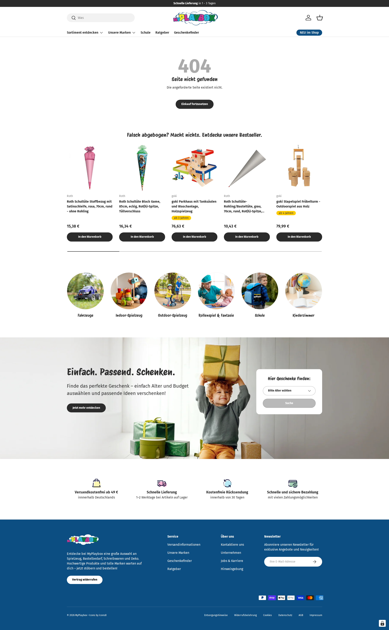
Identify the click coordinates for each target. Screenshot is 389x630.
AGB (301, 615)
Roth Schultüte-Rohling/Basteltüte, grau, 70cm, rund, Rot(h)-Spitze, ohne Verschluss (243, 207)
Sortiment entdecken (82, 32)
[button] (319, 17)
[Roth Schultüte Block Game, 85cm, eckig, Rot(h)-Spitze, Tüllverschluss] (142, 168)
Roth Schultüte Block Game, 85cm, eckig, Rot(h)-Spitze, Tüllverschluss (139, 206)
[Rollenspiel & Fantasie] (216, 291)
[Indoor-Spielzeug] (129, 291)
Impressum (316, 615)
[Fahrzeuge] (85, 291)
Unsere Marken (119, 32)
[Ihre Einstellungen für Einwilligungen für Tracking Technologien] (382, 623)
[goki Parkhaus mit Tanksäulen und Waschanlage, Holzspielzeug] (194, 168)
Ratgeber (162, 32)
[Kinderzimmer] (303, 291)
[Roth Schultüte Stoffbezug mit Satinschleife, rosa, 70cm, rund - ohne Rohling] (90, 168)
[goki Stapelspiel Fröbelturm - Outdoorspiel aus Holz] (299, 168)
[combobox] (101, 17)
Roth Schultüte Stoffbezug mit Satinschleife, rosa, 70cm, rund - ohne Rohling (89, 206)
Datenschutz (285, 615)
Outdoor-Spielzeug (172, 315)
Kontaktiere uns (232, 545)
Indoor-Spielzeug (129, 315)
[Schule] (260, 291)
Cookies (267, 615)
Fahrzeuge (85, 315)
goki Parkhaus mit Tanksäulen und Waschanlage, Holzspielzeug (194, 206)
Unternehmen (231, 553)
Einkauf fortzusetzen (194, 104)
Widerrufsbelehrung (245, 615)
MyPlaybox (81, 615)
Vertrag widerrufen (84, 579)
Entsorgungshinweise (216, 615)
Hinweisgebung (232, 569)
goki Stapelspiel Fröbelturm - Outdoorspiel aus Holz (298, 204)
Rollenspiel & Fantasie (216, 315)
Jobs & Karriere (232, 561)
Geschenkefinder (186, 32)
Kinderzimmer (303, 315)
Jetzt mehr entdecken (86, 408)
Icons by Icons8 (98, 615)
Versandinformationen (183, 545)
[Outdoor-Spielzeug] (172, 291)
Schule (146, 32)
